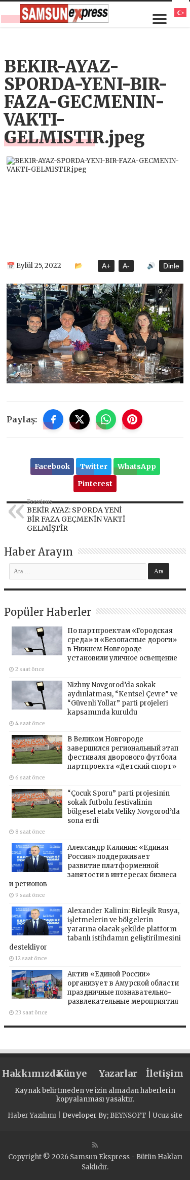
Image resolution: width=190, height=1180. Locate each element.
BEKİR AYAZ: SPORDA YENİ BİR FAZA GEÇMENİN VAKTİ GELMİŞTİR (76, 515)
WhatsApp (137, 466)
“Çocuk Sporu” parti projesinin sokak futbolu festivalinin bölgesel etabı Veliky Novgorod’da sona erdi (123, 807)
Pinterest (95, 483)
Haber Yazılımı (32, 1115)
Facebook (52, 466)
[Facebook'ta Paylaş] (53, 419)
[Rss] (95, 1145)
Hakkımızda (25, 1073)
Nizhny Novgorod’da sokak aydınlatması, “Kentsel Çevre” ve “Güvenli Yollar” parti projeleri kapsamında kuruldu (122, 699)
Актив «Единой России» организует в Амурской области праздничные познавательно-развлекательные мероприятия (123, 988)
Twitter (93, 466)
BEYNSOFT (128, 1115)
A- (126, 266)
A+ (106, 266)
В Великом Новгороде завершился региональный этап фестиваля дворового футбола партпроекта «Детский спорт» (122, 753)
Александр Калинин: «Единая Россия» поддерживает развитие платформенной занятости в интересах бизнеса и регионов (93, 865)
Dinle (171, 266)
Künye (72, 1073)
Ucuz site (167, 1115)
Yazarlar (118, 1073)
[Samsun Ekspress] (64, 13)
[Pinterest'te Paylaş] (132, 419)
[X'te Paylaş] (79, 419)
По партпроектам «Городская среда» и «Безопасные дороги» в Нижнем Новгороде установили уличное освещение (122, 644)
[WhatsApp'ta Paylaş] (106, 419)
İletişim (164, 1073)
